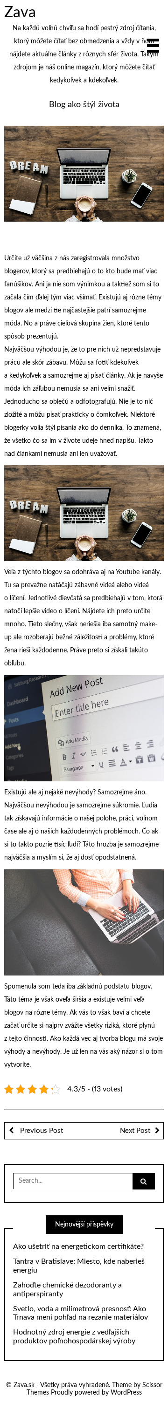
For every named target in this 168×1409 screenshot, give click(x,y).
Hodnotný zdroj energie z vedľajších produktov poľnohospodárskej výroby (74, 1336)
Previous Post (40, 1130)
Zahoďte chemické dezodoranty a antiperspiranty (67, 1289)
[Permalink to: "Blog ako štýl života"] (84, 173)
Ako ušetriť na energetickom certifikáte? (78, 1246)
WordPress (126, 1392)
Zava (20, 13)
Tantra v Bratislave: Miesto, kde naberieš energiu (79, 1266)
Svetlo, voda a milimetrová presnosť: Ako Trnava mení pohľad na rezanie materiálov (80, 1313)
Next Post (135, 1130)
